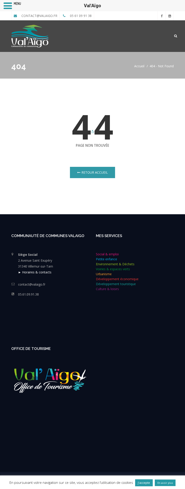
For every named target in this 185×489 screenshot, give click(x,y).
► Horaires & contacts (34, 272)
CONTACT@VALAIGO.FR (39, 16)
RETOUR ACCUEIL (94, 172)
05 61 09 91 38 (80, 16)
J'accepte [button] (144, 483)
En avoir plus (165, 482)
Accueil (139, 66)
